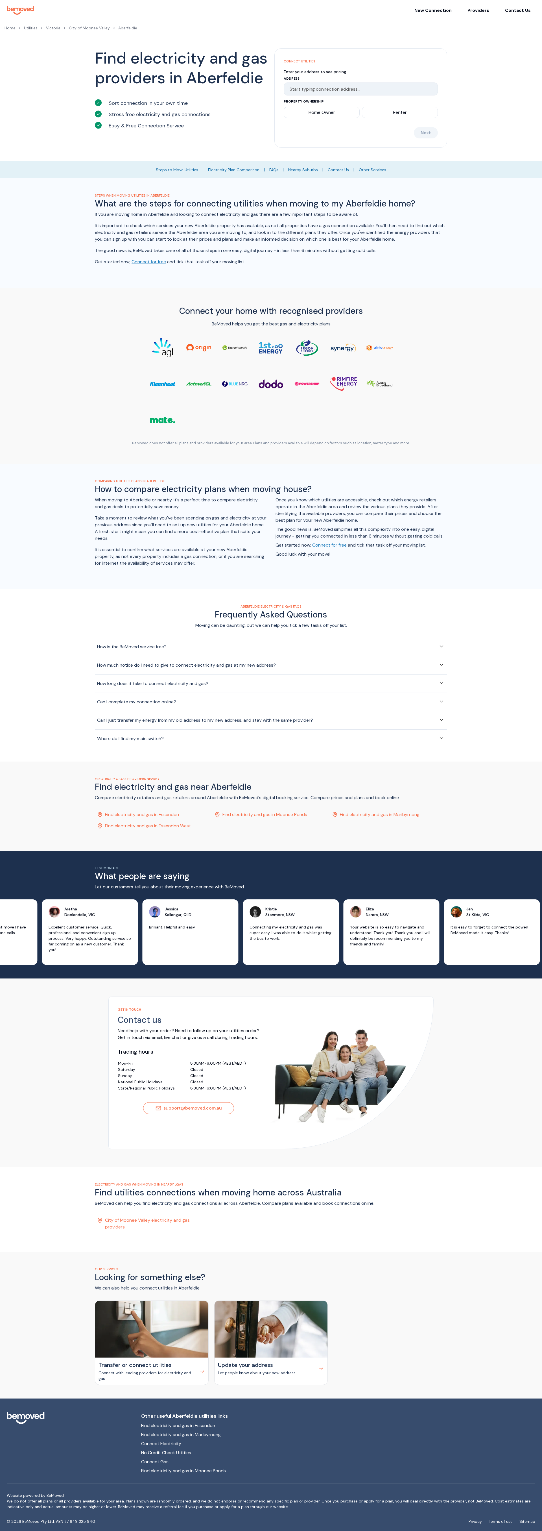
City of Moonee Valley (89, 28)
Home (10, 28)
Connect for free (149, 262)
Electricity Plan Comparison (233, 169)
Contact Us (518, 10)
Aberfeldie (127, 28)
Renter (400, 112)
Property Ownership (304, 101)
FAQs (273, 169)
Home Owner (322, 112)
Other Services (372, 169)
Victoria (53, 28)
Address (292, 78)
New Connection (433, 10)
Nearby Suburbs (303, 169)
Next (426, 133)
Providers (478, 10)
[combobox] (358, 89)
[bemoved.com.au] (69, 1418)
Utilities (31, 28)
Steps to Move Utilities (177, 169)
